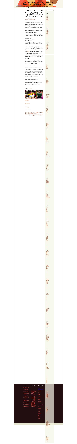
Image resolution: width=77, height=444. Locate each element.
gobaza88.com (47, 125)
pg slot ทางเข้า (47, 194)
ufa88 (46, 297)
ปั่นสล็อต (46, 351)
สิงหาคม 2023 (47, 48)
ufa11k (46, 296)
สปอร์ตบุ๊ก (47, 370)
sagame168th (47, 250)
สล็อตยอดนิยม (47, 392)
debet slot (47, 106)
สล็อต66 (46, 380)
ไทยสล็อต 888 (47, 441)
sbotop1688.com (47, 254)
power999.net (47, 225)
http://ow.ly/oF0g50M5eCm (27, 107)
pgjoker (46, 208)
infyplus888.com (47, 134)
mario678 (46, 167)
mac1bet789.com (47, 164)
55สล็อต (46, 66)
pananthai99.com (47, 191)
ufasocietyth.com (47, 307)
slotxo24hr (47, 270)
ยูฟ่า (46, 365)
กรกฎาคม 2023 (47, 49)
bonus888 (46, 98)
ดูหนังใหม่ (47, 338)
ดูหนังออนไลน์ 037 (47, 335)
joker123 (46, 137)
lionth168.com (47, 152)
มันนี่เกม (46, 363)
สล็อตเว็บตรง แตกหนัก (48, 398)
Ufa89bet (46, 298)
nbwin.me (46, 183)
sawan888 (46, 252)
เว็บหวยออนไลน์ (39, 402)
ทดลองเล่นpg (47, 339)
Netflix (46, 184)
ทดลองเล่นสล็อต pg (47, 341)
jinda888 (46, 136)
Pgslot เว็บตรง (47, 212)
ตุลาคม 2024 (47, 35)
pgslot (46, 210)
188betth (46, 62)
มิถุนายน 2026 (47, 16)
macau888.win (47, 166)
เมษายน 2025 (47, 29)
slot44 (38, 409)
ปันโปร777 (47, 354)
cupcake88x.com (47, 105)
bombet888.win (47, 97)
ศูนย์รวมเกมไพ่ (47, 369)
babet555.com (47, 84)
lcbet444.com (47, 150)
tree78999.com (47, 293)
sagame (46, 248)
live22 (46, 153)
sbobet (46, 253)
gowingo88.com (47, 127)
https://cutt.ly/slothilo (27, 104)
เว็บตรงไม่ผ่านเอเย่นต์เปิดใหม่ (48, 426)
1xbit (46, 64)
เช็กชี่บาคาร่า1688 (47, 419)
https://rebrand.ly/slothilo (27, 103)
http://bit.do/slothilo (27, 106)
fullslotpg (46, 120)
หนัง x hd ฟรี (47, 406)
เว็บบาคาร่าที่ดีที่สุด (47, 427)
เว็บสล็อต (32, 406)
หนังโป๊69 (46, 411)
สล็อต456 (46, 378)
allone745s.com (47, 77)
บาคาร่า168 (47, 348)
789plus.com (47, 67)
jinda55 (46, 135)
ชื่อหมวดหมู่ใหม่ (47, 327)
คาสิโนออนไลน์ (47, 326)
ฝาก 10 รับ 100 (30, 88)
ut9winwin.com (47, 312)
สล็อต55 (46, 379)
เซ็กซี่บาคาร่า (47, 420)
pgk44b (46, 209)
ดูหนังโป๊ (39, 415)
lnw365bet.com (47, 155)
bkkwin (46, 95)
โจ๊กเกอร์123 (47, 440)
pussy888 (46, 235)
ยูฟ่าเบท (46, 366)
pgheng (46, 206)
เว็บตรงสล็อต (47, 425)
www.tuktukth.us (47, 319)
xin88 (46, 320)
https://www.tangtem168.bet (41, 414)
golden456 (47, 126)
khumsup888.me (47, 141)
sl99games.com (47, 262)
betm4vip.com (47, 92)
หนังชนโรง (47, 409)
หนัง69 (46, 408)
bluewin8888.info (47, 96)
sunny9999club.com (47, 280)
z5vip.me (46, 322)
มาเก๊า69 (46, 364)
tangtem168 (47, 282)
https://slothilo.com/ (27, 100)
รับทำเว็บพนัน (47, 367)
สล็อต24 (46, 377)
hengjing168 (32, 391)
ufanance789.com (47, 306)
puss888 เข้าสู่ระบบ (47, 234)
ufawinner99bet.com (47, 308)
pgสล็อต (46, 222)
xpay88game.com (47, 321)
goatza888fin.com (47, 124)
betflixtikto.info (47, 91)
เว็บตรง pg (47, 423)
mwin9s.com (47, 180)
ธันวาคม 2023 (47, 44)
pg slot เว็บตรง (47, 198)
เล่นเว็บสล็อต (35, 405)
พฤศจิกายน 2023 (47, 45)
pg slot (46, 193)
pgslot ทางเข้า (47, 211)
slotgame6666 (47, 268)
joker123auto (47, 138)
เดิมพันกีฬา (47, 421)
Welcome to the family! (30, 7)
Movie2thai (47, 177)
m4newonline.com (47, 162)
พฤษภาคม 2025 (47, 28)
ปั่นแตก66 (46, 352)
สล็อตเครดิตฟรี (47, 394)
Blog (23, 7)
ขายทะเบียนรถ (47, 324)
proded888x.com (47, 227)
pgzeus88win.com (47, 221)
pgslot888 (39, 417)
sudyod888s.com (47, 279)
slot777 (46, 267)
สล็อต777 (46, 381)
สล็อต (35, 399)
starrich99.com (47, 278)
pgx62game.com (47, 219)
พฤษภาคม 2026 (47, 17)
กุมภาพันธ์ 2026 (47, 20)
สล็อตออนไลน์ (47, 393)
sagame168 (47, 249)
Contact (26, 7)
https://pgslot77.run (40, 396)
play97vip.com (47, 223)
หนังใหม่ (46, 412)
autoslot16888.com (47, 81)
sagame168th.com (47, 251)
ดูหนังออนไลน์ (47, 334)
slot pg (46, 264)
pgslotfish (33, 393)
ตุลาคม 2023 (47, 46)
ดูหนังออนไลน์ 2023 (47, 336)
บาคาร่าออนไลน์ (47, 349)
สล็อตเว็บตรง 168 (47, 397)
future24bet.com (47, 122)
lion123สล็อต (47, 151)
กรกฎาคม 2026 (47, 15)
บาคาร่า (32, 397)
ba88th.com (47, 82)
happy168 (35, 390)
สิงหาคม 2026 (47, 14)
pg (32, 392)
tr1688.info (47, 291)
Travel (46, 292)
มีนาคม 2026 (47, 19)
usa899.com (47, 310)
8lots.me (46, 70)
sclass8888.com (47, 255)
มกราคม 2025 (47, 32)
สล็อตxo (36, 401)
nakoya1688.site (47, 182)
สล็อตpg (33, 401)
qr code (46, 239)
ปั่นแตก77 (46, 353)
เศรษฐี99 (46, 434)
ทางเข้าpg (35, 396)
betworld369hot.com (47, 94)
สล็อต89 (46, 383)
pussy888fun (47, 236)
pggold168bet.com (47, 205)
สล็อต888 (46, 382)
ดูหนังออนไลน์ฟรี (47, 337)
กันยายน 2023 (47, 47)
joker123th (47, 139)
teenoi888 (47, 284)
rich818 (46, 241)
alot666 (46, 78)
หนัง (46, 405)
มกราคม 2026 (47, 21)
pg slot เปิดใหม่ (47, 196)
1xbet (46, 63)
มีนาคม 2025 (47, 30)
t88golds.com (47, 281)
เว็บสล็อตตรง (34, 406)
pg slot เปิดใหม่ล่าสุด (48, 197)
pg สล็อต (34, 394)
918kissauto (32, 390)
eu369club (47, 113)
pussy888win (47, 238)
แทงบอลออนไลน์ (47, 437)
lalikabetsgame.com (47, 148)
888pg (46, 69)
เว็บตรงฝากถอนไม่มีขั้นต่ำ (48, 424)
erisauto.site (47, 112)
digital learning (47, 108)
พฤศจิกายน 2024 (47, 34)
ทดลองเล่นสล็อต (47, 340)
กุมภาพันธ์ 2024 (47, 42)
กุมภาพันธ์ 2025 (47, 31)
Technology (47, 283)
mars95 (46, 168)
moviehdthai (47, 178)
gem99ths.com (47, 123)
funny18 (46, 121)
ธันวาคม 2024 (47, 33)
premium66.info (47, 226)
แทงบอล (46, 436)
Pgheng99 (47, 207)
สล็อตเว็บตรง (47, 395)
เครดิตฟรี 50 (28, 51)
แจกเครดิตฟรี (30, 19)
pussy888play (47, 237)
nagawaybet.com (47, 181)
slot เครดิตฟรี (47, 265)
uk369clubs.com (47, 309)
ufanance (46, 305)
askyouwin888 (47, 80)
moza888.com (47, 179)
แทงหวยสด (47, 438)
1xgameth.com (47, 65)
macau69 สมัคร (47, 165)
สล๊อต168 (32, 405)
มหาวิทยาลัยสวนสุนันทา (48, 362)
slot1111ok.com (47, 266)
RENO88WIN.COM (47, 240)
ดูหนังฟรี (39, 399)
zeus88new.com (47, 323)
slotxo (46, 269)
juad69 (46, 140)
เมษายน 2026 (47, 18)
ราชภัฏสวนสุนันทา (47, 368)
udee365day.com (47, 294)
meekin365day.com (47, 169)
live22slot (46, 154)
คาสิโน (46, 325)
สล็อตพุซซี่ (47, 391)
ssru (46, 277)
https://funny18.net (40, 416)
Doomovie (47, 110)
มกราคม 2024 (47, 43)
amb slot (46, 79)
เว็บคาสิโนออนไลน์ (47, 422)
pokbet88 (46, 224)
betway (46, 93)
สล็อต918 (46, 384)
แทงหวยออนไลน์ (47, 439)
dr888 (46, 111)
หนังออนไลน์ (47, 410)
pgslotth (39, 418)
